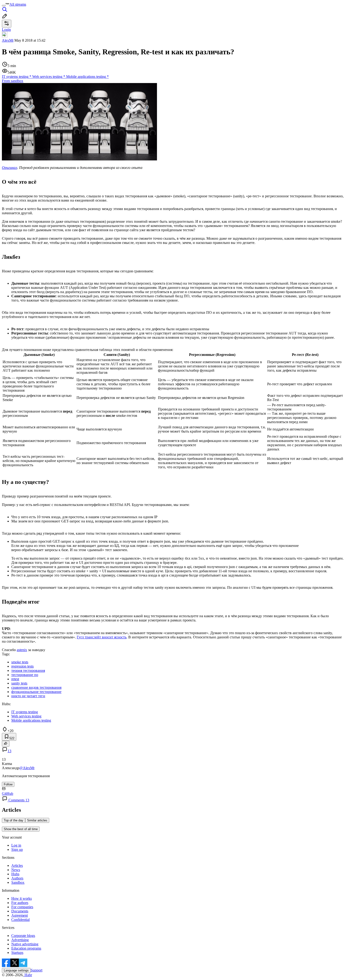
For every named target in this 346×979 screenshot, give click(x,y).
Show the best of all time (21, 829)
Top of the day (13, 820)
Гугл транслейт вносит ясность (101, 637)
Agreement (19, 915)
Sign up (17, 850)
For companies (22, 907)
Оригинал (9, 168)
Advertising (20, 940)
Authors (17, 878)
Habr (28, 975)
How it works (21, 898)
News (15, 870)
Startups (17, 953)
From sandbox (12, 81)
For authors (19, 903)
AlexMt (7, 40)
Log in (16, 845)
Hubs (15, 874)
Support (36, 970)
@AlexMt (26, 768)
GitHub (7, 794)
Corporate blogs (23, 936)
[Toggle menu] (4, 5)
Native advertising (24, 944)
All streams (17, 4)
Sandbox (17, 882)
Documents (19, 911)
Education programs (26, 948)
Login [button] (6, 30)
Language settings (16, 970)
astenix (22, 650)
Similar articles (37, 820)
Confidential (20, 920)
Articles (17, 866)
